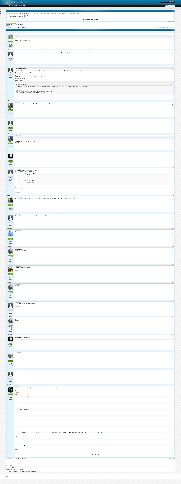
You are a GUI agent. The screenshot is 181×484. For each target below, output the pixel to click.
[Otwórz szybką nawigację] (174, 5)
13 (17, 27)
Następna (23, 27)
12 (16, 27)
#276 (172, 316)
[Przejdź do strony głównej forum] (16, 2)
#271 (172, 228)
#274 (172, 282)
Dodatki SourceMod (21, 5)
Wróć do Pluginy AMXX (172, 458)
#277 (172, 334)
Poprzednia (9, 27)
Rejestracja (173, 1)
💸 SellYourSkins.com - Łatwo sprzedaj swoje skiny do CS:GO (32, 471)
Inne (26, 5)
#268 (172, 167)
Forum (8, 5)
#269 (172, 195)
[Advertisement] (23, 462)
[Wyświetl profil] (10, 36)
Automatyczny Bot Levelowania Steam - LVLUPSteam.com (14, 470)
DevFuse (173, 21)
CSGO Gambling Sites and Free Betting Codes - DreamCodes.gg (15, 471)
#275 (172, 300)
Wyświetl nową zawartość (168, 5)
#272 (172, 246)
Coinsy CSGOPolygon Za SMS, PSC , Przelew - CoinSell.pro (14, 469)
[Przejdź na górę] (90, 476)
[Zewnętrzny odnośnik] (18, 192)
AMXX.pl (170, 476)
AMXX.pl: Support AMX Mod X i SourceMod (5, 473)
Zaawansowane (172, 2)
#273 (172, 264)
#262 (172, 49)
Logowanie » (169, 1)
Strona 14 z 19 (14, 27)
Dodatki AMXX (14, 5)
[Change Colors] (173, 2)
